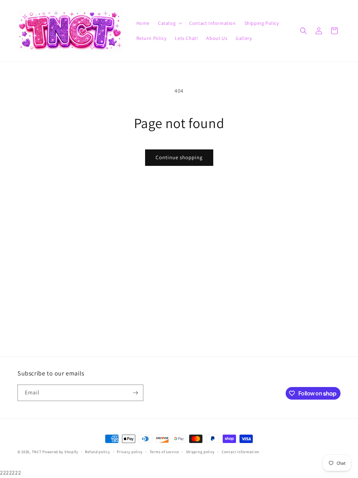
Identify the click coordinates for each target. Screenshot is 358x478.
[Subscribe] (135, 393)
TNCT (37, 451)
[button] (169, 23)
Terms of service (164, 451)
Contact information (240, 451)
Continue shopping (179, 157)
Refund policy (97, 451)
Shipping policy (200, 451)
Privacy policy (130, 451)
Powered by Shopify (60, 451)
